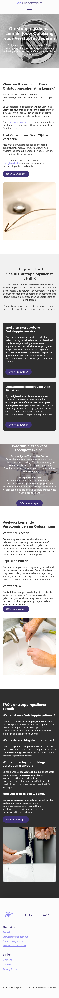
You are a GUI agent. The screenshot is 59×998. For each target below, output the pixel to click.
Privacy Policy (10, 969)
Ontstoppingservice (13, 941)
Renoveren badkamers (14, 945)
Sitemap (7, 964)
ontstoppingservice (19, 122)
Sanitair (7, 932)
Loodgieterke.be (11, 163)
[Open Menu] (29, 9)
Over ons (7, 959)
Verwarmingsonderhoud (16, 936)
